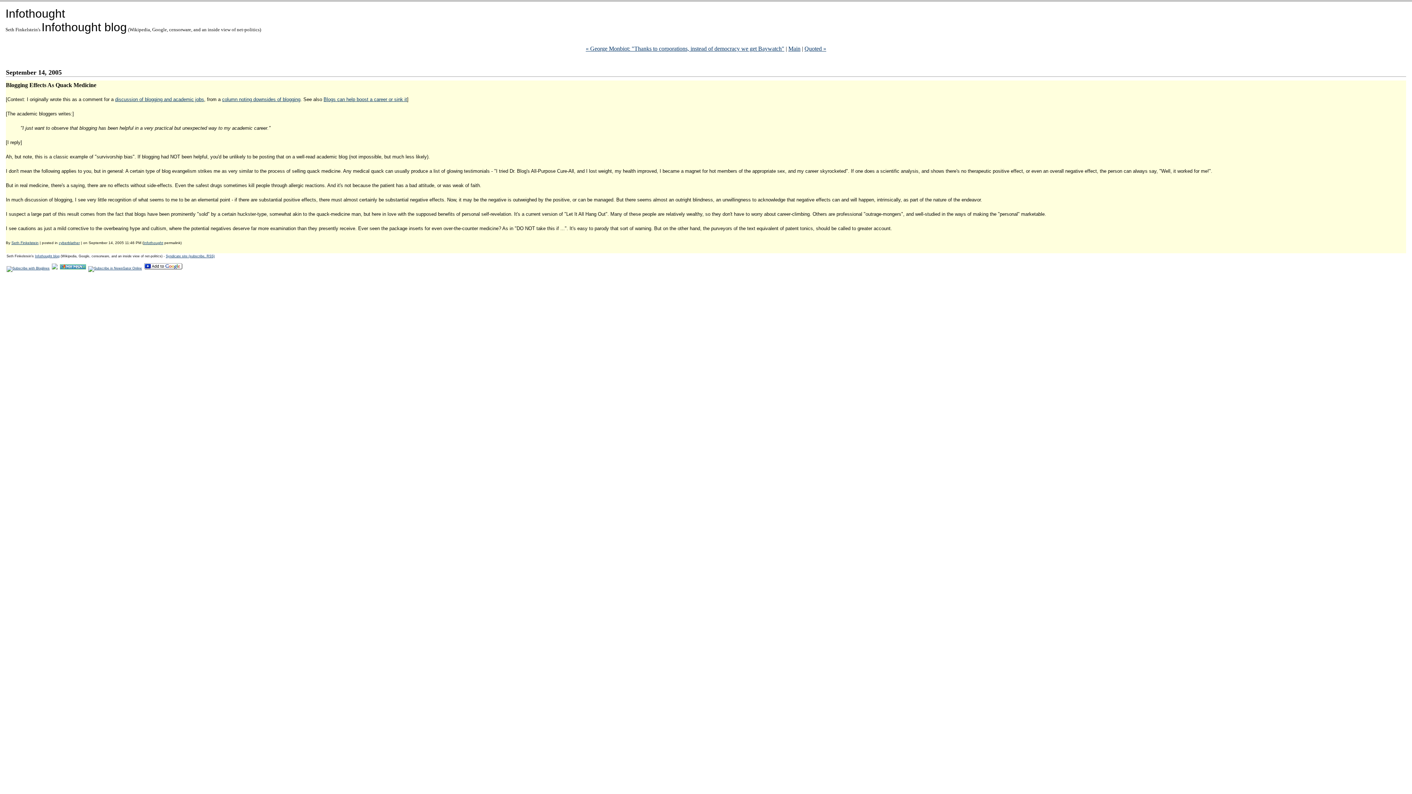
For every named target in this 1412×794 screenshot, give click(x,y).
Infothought (35, 13)
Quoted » (815, 49)
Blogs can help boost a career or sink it (365, 99)
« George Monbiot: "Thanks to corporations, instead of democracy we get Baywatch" (685, 49)
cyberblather (69, 243)
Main (794, 49)
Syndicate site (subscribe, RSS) (190, 256)
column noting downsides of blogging (261, 99)
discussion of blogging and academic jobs (159, 99)
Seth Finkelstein (25, 243)
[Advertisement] (140, 295)
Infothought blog (84, 27)
